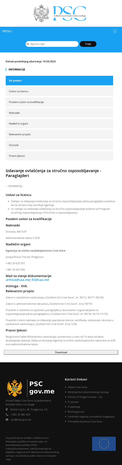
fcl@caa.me (40, 280)
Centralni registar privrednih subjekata (91, 416)
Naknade (14, 113)
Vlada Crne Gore (77, 387)
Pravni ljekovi (17, 156)
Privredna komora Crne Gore (85, 421)
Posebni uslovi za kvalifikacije (26, 102)
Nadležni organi (18, 123)
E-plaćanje (74, 407)
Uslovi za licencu (18, 91)
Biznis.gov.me (76, 411)
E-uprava (73, 402)
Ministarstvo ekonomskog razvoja (88, 392)
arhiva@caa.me (18, 280)
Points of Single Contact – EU (85, 397)
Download (61, 352)
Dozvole (14, 145)
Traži (88, 44)
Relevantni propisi (19, 134)
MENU (7, 31)
